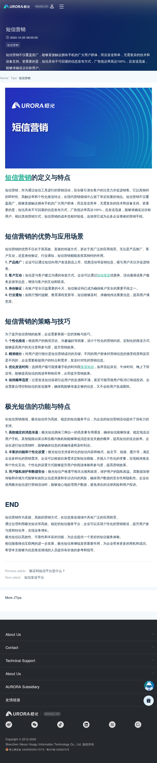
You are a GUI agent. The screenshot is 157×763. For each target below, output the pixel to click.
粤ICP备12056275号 (57, 749)
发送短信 (87, 366)
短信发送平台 (34, 577)
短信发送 (103, 275)
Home (4, 78)
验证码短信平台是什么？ (47, 571)
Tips (13, 78)
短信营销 (13, 45)
